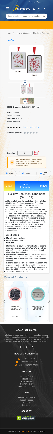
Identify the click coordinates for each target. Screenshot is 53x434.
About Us (26, 402)
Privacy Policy (26, 381)
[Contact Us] (29, 9)
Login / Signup (36, 2)
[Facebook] (20, 346)
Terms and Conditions (26, 387)
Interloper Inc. (25, 431)
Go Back (11, 40)
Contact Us (26, 405)
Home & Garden (22, 33)
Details (9, 186)
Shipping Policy (26, 376)
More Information (25, 185)
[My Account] (34, 9)
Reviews (42, 186)
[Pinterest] (32, 346)
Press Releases (26, 400)
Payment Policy (26, 384)
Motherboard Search (26, 397)
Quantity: (11, 153)
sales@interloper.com (28, 362)
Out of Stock (36, 153)
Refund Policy (26, 379)
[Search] (44, 16)
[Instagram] (26, 346)
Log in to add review (31, 127)
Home (9, 33)
